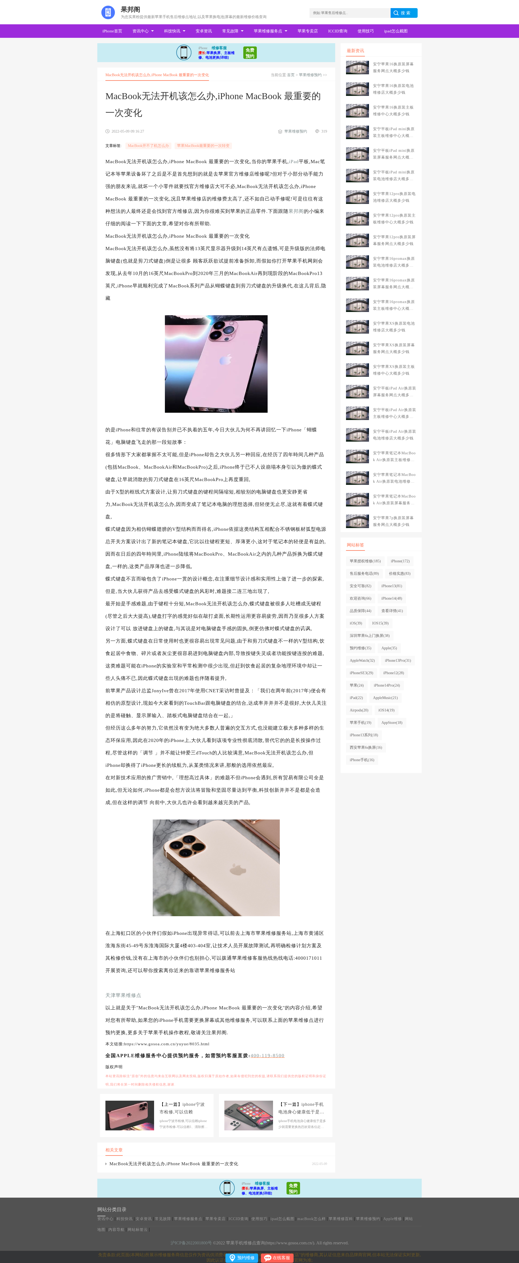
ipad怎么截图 (396, 31)
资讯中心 (140, 31)
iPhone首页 (112, 31)
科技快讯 (172, 31)
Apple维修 (392, 1219)
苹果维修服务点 (268, 31)
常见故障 (230, 31)
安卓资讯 (204, 31)
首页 (291, 75)
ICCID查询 (337, 31)
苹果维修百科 (341, 1219)
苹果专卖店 (308, 31)
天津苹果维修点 (123, 995)
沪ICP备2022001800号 (191, 1243)
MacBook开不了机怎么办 (148, 146)
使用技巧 (366, 31)
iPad (294, 161)
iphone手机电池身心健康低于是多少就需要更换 (301, 1109)
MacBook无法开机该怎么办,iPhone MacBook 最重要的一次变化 (173, 1163)
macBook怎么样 (311, 1219)
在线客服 (281, 1257)
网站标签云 (138, 1230)
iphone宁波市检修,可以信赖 (182, 1108)
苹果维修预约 (310, 75)
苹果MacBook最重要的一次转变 (203, 146)
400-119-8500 (268, 1055)
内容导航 (116, 1230)
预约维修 (246, 1257)
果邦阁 (296, 211)
